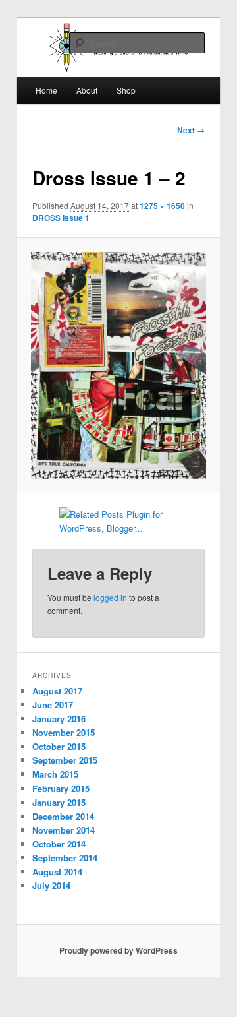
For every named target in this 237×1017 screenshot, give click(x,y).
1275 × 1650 (162, 206)
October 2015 (59, 746)
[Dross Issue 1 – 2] (118, 365)
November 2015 (63, 732)
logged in (110, 597)
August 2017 (57, 691)
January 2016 (59, 718)
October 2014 (59, 844)
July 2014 (51, 885)
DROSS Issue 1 (61, 218)
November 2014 (63, 830)
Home (46, 90)
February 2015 (61, 788)
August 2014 (57, 871)
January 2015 (59, 802)
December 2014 (63, 816)
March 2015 (55, 774)
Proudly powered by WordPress (118, 950)
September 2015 (64, 760)
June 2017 (52, 704)
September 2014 (64, 857)
